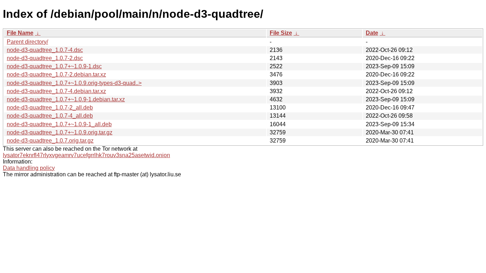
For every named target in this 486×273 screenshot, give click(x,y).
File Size (281, 33)
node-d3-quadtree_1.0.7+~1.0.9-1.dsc (54, 66)
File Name (20, 33)
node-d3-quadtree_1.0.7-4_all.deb (50, 116)
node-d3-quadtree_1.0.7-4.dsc (45, 50)
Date (372, 33)
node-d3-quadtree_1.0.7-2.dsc (45, 58)
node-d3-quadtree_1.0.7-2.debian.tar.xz (56, 74)
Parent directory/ (27, 42)
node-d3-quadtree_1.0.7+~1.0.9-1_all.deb (59, 124)
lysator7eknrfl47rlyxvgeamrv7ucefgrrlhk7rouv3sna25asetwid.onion (86, 155)
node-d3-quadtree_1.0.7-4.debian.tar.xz (56, 91)
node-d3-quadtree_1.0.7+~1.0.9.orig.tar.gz (59, 132)
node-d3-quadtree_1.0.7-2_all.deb (50, 108)
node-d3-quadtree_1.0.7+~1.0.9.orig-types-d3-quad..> (74, 83)
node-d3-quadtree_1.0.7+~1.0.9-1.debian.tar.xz (66, 99)
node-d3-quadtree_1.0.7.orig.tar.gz (50, 141)
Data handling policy (29, 168)
